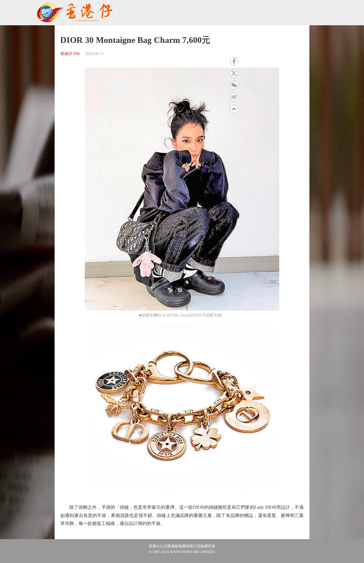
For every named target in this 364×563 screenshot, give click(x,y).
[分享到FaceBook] (234, 61)
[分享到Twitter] (234, 73)
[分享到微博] (234, 97)
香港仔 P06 (70, 54)
